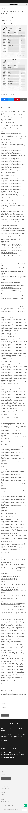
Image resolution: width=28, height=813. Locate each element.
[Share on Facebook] (4, 99)
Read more (4, 740)
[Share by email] (23, 99)
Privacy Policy (9, 694)
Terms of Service (19, 694)
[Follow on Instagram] (5, 805)
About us (3, 783)
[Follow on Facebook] (2, 805)
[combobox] (24, 810)
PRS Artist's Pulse (5, 801)
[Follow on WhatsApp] (12, 805)
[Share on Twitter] (11, 99)
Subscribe (6, 778)
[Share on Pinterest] (17, 99)
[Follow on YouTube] (9, 805)
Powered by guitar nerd (19, 809)
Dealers (3, 792)
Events (2, 799)
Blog (2, 797)
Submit (5, 715)
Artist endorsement (6, 794)
